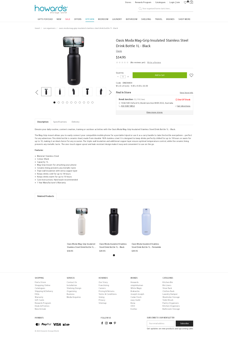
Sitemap (102, 303)
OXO (133, 306)
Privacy (102, 300)
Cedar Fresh (136, 297)
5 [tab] (71, 102)
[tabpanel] (46, 92)
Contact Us (72, 282)
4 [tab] (67, 102)
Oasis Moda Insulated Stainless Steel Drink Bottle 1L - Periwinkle (146, 245)
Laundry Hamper (170, 294)
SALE (67, 19)
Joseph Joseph (137, 294)
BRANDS (170, 19)
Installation (72, 285)
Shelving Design (74, 288)
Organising (72, 291)
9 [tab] (88, 102)
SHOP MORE (184, 19)
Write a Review (154, 62)
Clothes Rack (168, 291)
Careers (102, 288)
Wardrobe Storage (171, 297)
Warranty (39, 297)
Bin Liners (167, 285)
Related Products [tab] (45, 196)
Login (172, 2)
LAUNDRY (117, 19)
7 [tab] (80, 102)
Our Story (103, 282)
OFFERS (78, 19)
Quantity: (120, 73)
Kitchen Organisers (171, 306)
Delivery (76, 122)
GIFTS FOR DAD (45, 19)
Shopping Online (42, 285)
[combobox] (165, 9)
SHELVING (146, 19)
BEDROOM (103, 19)
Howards (135, 282)
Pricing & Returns (107, 291)
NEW (59, 19)
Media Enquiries (74, 297)
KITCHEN (90, 19)
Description (42, 122)
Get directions (184, 106)
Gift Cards (39, 300)
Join (178, 2)
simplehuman (137, 285)
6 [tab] (76, 102)
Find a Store (40, 282)
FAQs (37, 294)
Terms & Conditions (108, 294)
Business (71, 294)
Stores (128, 2)
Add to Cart (82, 239)
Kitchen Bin (168, 282)
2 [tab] (59, 102)
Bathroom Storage (171, 309)
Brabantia (135, 291)
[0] (185, 2)
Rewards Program (143, 2)
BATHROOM (131, 19)
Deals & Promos (42, 306)
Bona (133, 303)
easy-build (135, 300)
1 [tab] (54, 102)
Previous (36, 92)
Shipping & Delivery (44, 291)
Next (110, 92)
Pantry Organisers (171, 303)
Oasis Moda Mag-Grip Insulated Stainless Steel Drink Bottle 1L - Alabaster (81, 246)
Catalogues (160, 2)
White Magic (136, 288)
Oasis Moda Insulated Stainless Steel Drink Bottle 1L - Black (113, 245)
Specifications (60, 122)
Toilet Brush (168, 300)
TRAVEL (158, 19)
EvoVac (134, 309)
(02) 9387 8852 (128, 106)
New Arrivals (40, 309)
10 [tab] (92, 102)
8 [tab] (84, 102)
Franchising (104, 285)
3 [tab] (63, 102)
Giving (101, 297)
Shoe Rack (167, 288)
